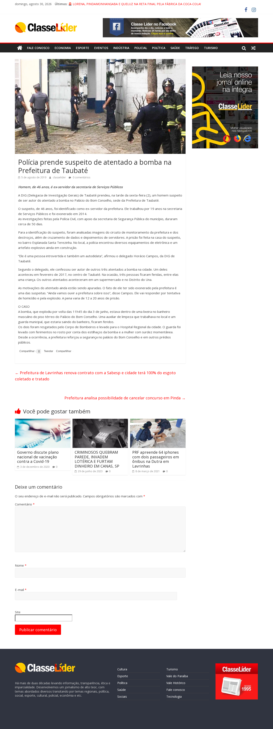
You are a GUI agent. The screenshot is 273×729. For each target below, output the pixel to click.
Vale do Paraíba (177, 676)
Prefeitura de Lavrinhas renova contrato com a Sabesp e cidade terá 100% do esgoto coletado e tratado (95, 375)
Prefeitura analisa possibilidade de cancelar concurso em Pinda (125, 397)
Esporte (82, 48)
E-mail (20, 590)
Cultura (122, 669)
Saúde (175, 48)
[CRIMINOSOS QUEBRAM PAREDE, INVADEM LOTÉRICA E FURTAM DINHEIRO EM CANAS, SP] (100, 421)
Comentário (25, 504)
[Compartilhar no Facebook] (26, 351)
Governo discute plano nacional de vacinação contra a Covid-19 (38, 457)
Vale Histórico (175, 683)
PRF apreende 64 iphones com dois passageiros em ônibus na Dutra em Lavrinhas (155, 459)
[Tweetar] (48, 351)
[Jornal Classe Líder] (20, 47)
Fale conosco (38, 48)
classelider (60, 177)
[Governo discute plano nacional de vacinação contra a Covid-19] (42, 421)
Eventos (101, 48)
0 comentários (81, 177)
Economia (63, 48)
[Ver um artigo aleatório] (253, 47)
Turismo (211, 48)
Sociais (122, 696)
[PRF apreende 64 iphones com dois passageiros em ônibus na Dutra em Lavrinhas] (158, 421)
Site (17, 612)
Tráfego (192, 48)
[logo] (45, 665)
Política (158, 48)
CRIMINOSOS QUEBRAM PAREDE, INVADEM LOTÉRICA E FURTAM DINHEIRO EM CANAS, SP (97, 459)
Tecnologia (174, 696)
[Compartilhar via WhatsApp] (63, 351)
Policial (140, 48)
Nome (20, 565)
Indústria (121, 48)
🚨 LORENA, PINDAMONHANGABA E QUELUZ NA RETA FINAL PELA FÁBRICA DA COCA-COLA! (134, 5)
